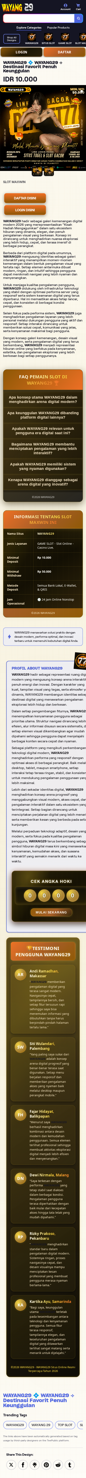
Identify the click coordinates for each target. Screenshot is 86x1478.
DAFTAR (64, 52)
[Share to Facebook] (23, 1464)
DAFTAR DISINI (25, 198)
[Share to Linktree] (35, 1464)
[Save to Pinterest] (46, 1464)
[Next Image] (82, 128)
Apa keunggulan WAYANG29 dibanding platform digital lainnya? (43, 415)
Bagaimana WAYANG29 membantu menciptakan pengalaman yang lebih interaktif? (43, 448)
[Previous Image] (3, 128)
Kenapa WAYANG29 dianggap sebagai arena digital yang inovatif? (43, 482)
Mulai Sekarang (51, 912)
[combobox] (39, 18)
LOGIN (21, 52)
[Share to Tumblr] (70, 1464)
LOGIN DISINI (25, 210)
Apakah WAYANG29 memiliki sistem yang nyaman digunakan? (43, 466)
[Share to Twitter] (11, 1464)
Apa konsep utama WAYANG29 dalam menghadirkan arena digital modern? (43, 399)
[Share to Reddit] (58, 1464)
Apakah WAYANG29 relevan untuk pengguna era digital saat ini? (43, 431)
